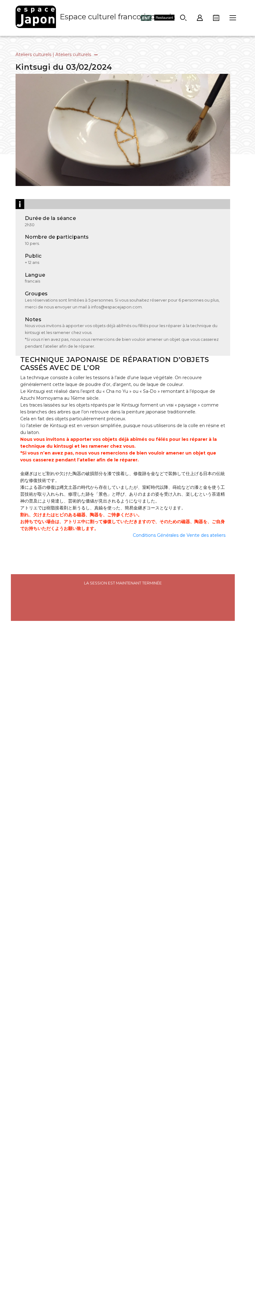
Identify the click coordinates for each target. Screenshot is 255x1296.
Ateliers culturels (33, 54)
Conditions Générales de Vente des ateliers (179, 535)
